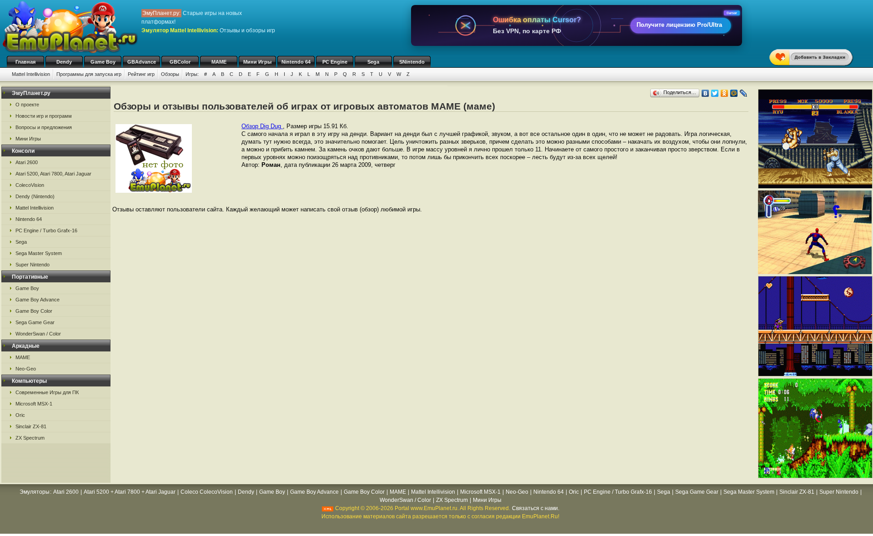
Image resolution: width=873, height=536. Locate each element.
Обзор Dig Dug (262, 126)
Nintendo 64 (296, 62)
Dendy (64, 62)
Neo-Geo (25, 368)
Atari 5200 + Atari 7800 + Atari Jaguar (130, 492)
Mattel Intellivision (31, 74)
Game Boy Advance (37, 299)
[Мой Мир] (734, 93)
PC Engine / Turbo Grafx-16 (46, 230)
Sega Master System (38, 253)
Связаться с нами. (535, 508)
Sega (373, 62)
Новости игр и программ (43, 116)
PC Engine (334, 62)
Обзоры (170, 74)
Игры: (192, 74)
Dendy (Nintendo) (35, 196)
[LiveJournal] (743, 93)
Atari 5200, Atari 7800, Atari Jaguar (53, 173)
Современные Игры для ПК (47, 392)
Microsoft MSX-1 (33, 403)
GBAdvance (141, 62)
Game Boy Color (33, 311)
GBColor (180, 62)
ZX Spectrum (30, 438)
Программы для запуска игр (88, 74)
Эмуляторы (35, 492)
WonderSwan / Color (38, 333)
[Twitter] (715, 93)
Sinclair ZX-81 (30, 426)
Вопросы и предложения (43, 127)
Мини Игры (257, 62)
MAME (218, 62)
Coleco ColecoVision (207, 492)
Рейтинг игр (141, 74)
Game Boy (102, 62)
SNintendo (412, 62)
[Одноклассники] (724, 93)
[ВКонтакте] (705, 93)
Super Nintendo (32, 264)
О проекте (27, 104)
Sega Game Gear (35, 322)
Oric (20, 415)
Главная (25, 62)
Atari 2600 (26, 162)
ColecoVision (29, 185)
